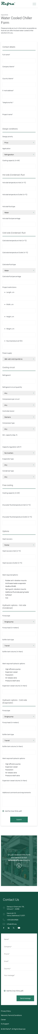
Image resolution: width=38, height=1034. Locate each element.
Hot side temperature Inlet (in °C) (14, 182)
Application (6, 148)
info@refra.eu (12, 924)
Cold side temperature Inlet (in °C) (14, 240)
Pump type (6, 616)
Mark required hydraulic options (13, 663)
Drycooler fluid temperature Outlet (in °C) (17, 517)
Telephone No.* (7, 102)
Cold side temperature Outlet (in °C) (15, 252)
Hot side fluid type (8, 206)
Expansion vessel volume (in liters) (14, 686)
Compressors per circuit (10, 399)
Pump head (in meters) (10, 628)
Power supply (7, 353)
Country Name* (7, 78)
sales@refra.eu (15, 860)
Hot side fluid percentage (11, 218)
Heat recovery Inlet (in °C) (11, 551)
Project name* (7, 114)
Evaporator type (8, 459)
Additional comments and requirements (16, 792)
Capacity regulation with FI (11, 447)
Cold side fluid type (9, 264)
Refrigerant (6, 375)
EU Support (5, 1024)
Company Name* (8, 67)
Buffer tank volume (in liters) (12, 651)
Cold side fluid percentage (11, 276)
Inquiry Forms (4, 15)
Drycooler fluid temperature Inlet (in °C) (16, 505)
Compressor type (8, 423)
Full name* (6, 55)
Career (3, 1019)
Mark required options (10, 575)
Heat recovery (7, 539)
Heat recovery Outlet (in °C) (12, 563)
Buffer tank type (8, 640)
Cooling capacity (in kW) (11, 160)
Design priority (7, 136)
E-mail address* (8, 90)
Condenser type (8, 471)
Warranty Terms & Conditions (11, 1015)
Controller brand (8, 411)
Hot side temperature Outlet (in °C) (14, 194)
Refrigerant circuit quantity (12, 387)
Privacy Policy (6, 1011)
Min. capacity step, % (9, 435)
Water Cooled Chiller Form (19, 865)
